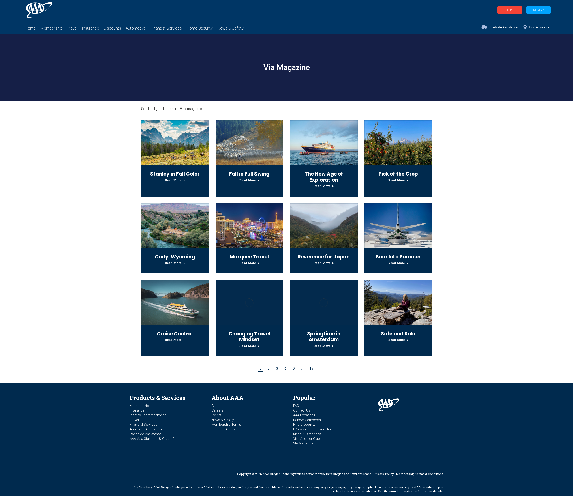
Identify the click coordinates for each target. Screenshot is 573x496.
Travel (134, 420)
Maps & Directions (307, 434)
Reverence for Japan (324, 256)
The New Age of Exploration (324, 176)
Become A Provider (226, 429)
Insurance (137, 410)
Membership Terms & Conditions (419, 474)
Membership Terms (226, 425)
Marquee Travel (249, 256)
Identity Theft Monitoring (148, 415)
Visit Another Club (306, 439)
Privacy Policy (383, 474)
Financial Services (143, 425)
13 (311, 368)
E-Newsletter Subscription (313, 429)
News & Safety (223, 420)
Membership (139, 406)
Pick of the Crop (398, 173)
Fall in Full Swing (249, 173)
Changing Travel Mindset (249, 336)
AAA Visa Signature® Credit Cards (155, 439)
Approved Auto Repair (146, 429)
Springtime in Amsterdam (323, 336)
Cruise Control (175, 333)
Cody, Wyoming (175, 256)
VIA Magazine (303, 443)
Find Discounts (304, 425)
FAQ (296, 406)
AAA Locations (304, 415)
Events (217, 415)
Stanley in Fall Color (174, 173)
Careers (218, 410)
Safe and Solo (398, 333)
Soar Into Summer (398, 256)
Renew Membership (308, 420)
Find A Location (540, 27)
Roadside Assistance (503, 27)
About (216, 406)
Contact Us (301, 410)
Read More (173, 180)
